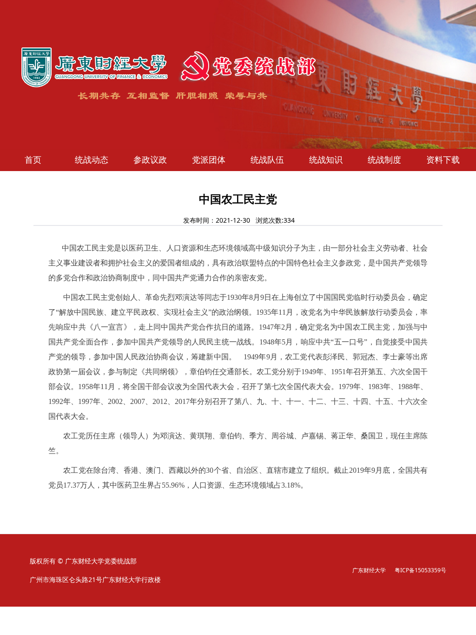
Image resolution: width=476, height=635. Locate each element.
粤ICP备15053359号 (420, 570)
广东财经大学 (369, 570)
